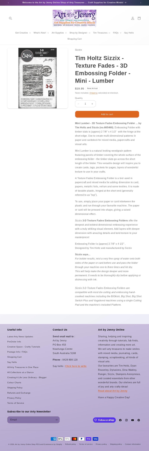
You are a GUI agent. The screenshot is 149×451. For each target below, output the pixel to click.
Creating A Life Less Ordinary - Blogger (27, 377)
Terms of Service (15, 403)
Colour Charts (14, 382)
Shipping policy (116, 444)
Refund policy (70, 444)
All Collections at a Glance (20, 372)
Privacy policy (101, 444)
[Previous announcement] (8, 3)
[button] (10, 18)
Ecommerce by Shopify (53, 444)
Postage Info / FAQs (17, 352)
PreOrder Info (14, 341)
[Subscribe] (56, 419)
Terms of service (86, 444)
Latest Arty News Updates (20, 336)
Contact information (133, 444)
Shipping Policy (15, 387)
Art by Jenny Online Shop (25, 444)
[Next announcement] (141, 3)
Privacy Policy (14, 398)
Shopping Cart (14, 357)
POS (38, 444)
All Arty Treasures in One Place (23, 367)
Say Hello (12, 362)
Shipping (93, 93)
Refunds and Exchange (19, 393)
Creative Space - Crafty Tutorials (23, 347)
